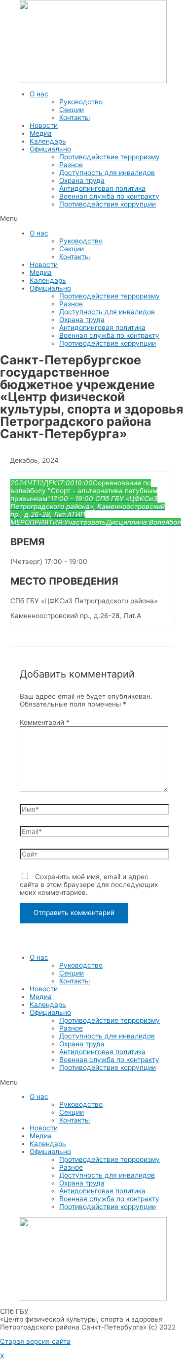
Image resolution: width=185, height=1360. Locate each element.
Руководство (81, 102)
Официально (50, 149)
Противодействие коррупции (107, 204)
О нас (39, 94)
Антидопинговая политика (102, 188)
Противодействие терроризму (109, 157)
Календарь (48, 141)
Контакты (74, 117)
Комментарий (45, 722)
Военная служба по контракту (109, 196)
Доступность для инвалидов (107, 173)
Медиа (41, 133)
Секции (71, 110)
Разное (71, 165)
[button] (92, 218)
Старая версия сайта (35, 1341)
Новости (44, 125)
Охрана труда (82, 180)
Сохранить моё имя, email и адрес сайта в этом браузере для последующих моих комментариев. (89, 884)
